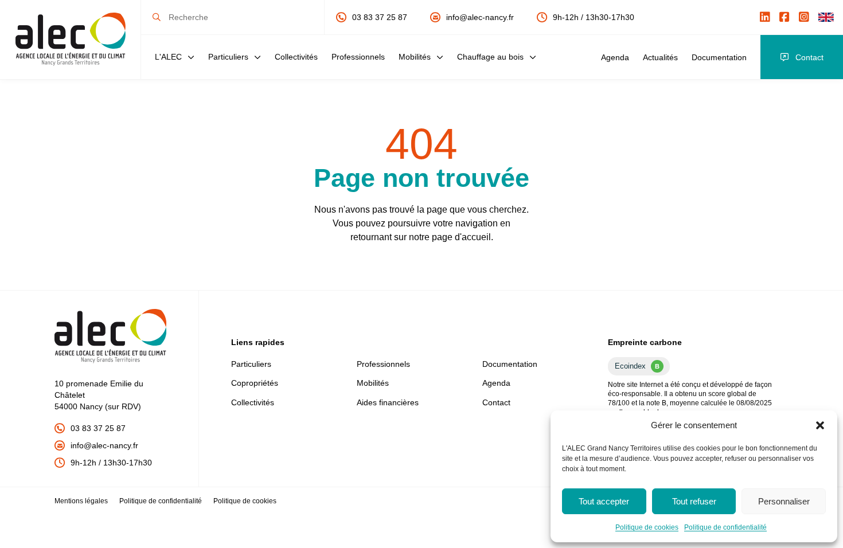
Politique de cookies (646, 527)
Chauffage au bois (490, 56)
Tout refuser (694, 501)
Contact (809, 57)
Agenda (615, 57)
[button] (820, 425)
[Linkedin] (765, 17)
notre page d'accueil (450, 237)
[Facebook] (784, 17)
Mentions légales (81, 501)
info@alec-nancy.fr (480, 17)
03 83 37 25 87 (379, 17)
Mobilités (415, 56)
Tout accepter (604, 501)
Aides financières (388, 402)
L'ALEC (168, 56)
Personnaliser (784, 501)
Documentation (719, 57)
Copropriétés (254, 382)
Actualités (660, 57)
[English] (826, 17)
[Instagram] (804, 17)
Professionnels (358, 56)
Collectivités (296, 56)
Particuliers (228, 56)
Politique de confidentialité (725, 527)
